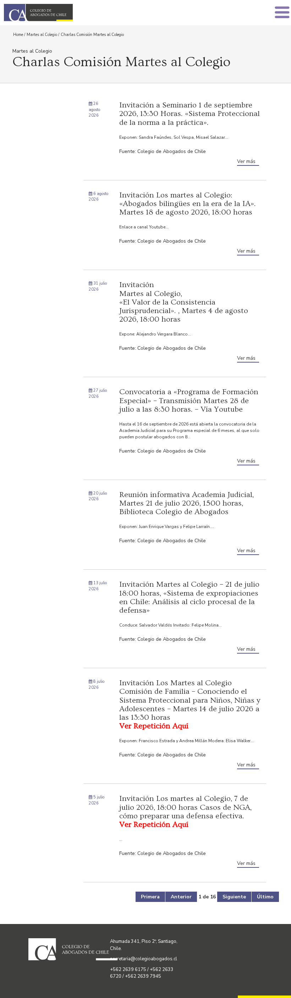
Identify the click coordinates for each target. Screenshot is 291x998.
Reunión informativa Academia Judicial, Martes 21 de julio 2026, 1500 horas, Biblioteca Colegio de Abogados (186, 503)
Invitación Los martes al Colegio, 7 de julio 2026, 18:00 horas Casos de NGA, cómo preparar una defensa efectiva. (185, 811)
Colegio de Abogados (76, 12)
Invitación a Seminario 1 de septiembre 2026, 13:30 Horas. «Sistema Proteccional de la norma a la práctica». (189, 114)
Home (18, 34)
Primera (150, 896)
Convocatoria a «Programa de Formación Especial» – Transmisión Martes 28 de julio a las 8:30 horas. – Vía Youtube (188, 400)
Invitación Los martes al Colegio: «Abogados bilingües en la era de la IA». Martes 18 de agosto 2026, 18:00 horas (187, 204)
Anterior (181, 896)
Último (265, 896)
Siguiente (234, 896)
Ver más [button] (246, 161)
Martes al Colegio (42, 34)
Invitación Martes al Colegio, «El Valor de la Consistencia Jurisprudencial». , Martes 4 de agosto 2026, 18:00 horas (183, 302)
